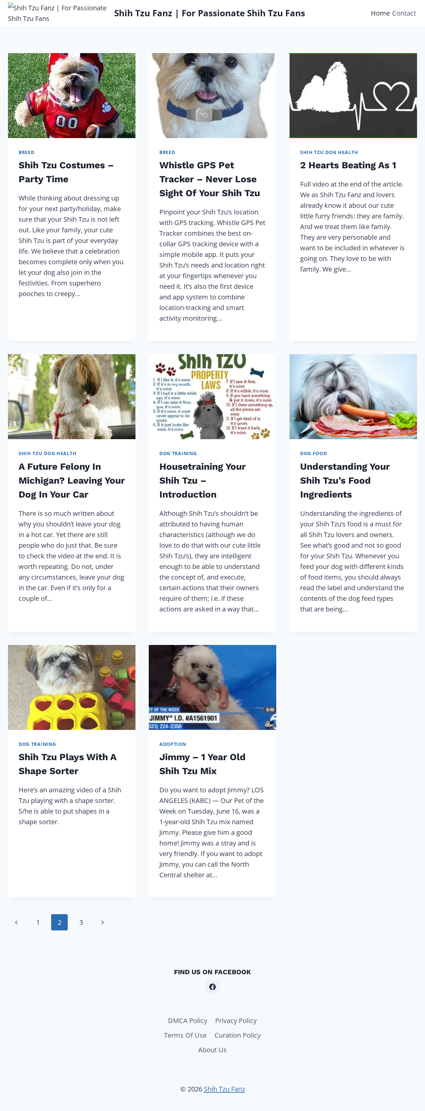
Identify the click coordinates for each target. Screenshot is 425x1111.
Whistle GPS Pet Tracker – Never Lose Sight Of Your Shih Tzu (209, 179)
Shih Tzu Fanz (224, 1088)
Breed (27, 152)
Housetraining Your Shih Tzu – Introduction (202, 480)
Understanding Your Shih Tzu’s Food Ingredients (345, 480)
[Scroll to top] (408, 1076)
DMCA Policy (187, 1020)
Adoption (172, 744)
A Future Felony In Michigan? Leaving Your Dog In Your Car (72, 480)
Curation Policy (237, 1035)
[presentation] (71, 95)
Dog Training (178, 453)
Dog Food (313, 453)
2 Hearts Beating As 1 (348, 165)
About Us (212, 1049)
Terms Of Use (185, 1035)
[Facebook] (212, 986)
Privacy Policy (236, 1020)
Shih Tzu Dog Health (329, 152)
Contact (404, 13)
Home (380, 13)
